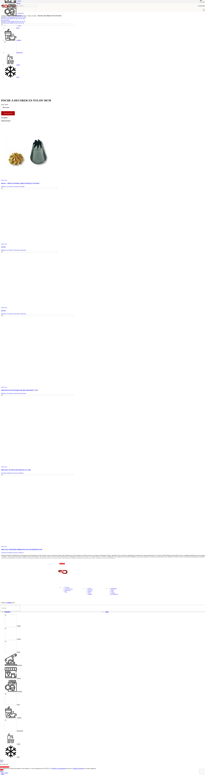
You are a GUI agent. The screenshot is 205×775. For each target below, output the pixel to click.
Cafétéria (90, 594)
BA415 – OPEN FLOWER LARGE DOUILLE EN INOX (20, 183)
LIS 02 (3, 311)
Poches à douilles (32, 15)
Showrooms (67, 590)
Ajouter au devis (8, 113)
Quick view (4, 180)
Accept (2, 770)
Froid (112, 591)
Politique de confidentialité (58, 768)
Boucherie (90, 590)
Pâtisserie (3, 186)
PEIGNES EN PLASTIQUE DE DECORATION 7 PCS (19, 390)
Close (1, 761)
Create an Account (4, 767)
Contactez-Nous (68, 589)
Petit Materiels (114, 594)
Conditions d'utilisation (78, 768)
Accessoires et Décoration (13, 186)
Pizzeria (90, 591)
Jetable (112, 590)
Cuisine (89, 588)
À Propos (66, 587)
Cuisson (113, 592)
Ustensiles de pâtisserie (7, 473)
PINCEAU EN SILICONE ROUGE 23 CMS (16, 470)
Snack (89, 592)
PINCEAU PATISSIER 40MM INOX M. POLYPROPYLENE (21, 549)
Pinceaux (15, 473)
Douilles (22, 186)
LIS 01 (3, 247)
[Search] (35, 6)
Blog (65, 592)
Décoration (23, 250)
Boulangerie (114, 588)
